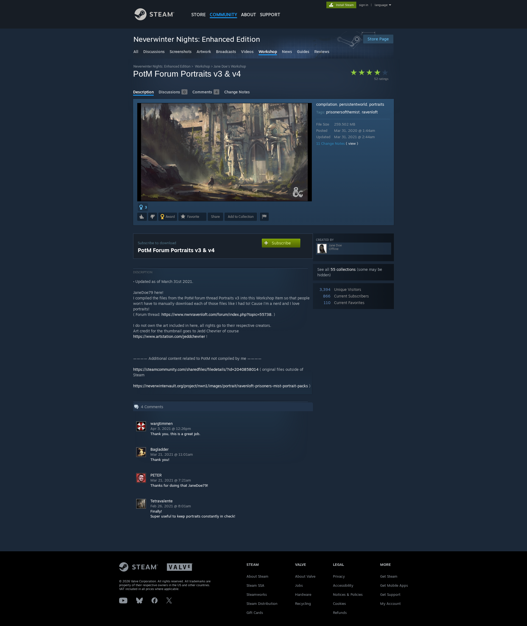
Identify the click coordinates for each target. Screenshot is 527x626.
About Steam (257, 576)
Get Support (390, 594)
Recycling (303, 603)
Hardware (303, 594)
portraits (376, 104)
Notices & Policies (348, 594)
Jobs (299, 585)
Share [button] (215, 217)
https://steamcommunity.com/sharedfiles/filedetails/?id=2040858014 (196, 369)
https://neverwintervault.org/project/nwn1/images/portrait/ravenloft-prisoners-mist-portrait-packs (220, 385)
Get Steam (388, 576)
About (248, 14)
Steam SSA (255, 585)
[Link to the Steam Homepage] (154, 18)
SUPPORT (270, 14)
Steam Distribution (261, 603)
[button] (143, 207)
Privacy (339, 576)
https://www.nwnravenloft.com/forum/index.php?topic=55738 (216, 314)
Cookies (339, 603)
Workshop (202, 66)
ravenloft (370, 112)
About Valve (305, 576)
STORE (198, 14)
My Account (390, 603)
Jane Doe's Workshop (230, 66)
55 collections (343, 269)
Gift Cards (254, 612)
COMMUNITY (223, 14)
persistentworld (353, 104)
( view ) (352, 143)
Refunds (340, 612)
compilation (326, 104)
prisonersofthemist (343, 112)
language (381, 5)
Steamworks (256, 594)
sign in (363, 5)
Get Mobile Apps (394, 585)
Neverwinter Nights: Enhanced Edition (161, 66)
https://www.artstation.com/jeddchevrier (169, 336)
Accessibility (343, 585)
